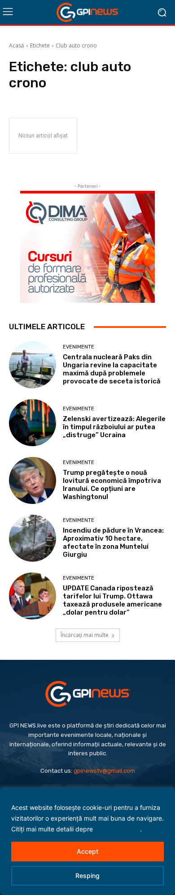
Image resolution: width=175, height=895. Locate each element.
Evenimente (78, 346)
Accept (87, 851)
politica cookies (117, 829)
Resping (87, 875)
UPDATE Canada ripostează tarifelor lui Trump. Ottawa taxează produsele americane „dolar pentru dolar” (112, 600)
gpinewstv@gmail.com (104, 770)
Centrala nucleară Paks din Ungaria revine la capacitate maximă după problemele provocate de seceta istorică (112, 369)
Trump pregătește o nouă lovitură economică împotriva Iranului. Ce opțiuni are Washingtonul (112, 485)
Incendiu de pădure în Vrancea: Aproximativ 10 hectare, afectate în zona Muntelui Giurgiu (113, 542)
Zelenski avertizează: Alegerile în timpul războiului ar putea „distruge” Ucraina (114, 427)
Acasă (16, 45)
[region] (87, 841)
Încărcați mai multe (85, 635)
